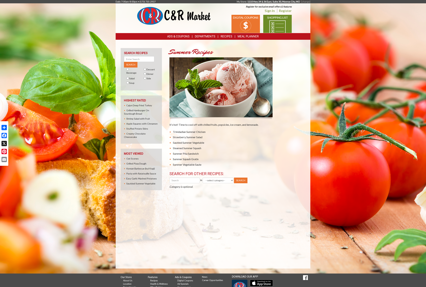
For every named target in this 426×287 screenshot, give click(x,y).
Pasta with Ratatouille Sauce (141, 173)
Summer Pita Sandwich (186, 153)
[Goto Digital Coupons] (245, 23)
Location (127, 284)
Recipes (226, 36)
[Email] (4, 159)
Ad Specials (183, 284)
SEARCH (240, 180)
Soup (131, 82)
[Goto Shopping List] (277, 23)
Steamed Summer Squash (187, 148)
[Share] (4, 127)
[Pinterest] (4, 151)
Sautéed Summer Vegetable (188, 142)
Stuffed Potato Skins (137, 128)
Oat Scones (132, 158)
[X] (4, 143)
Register (285, 11)
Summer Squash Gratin (186, 159)
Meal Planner (248, 36)
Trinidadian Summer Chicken (189, 131)
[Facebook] (4, 135)
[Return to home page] (174, 15)
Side (148, 78)
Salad (132, 78)
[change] (305, 1)
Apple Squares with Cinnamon (142, 123)
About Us (127, 280)
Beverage (131, 72)
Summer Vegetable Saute (187, 164)
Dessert (150, 69)
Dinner (149, 73)
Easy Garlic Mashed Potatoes (141, 178)
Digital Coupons (185, 280)
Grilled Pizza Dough (136, 163)
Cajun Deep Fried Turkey (139, 105)
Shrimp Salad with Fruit (138, 118)
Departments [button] (205, 36)
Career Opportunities (212, 280)
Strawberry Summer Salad (187, 137)
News (204, 277)
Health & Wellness (159, 284)
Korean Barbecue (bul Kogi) (140, 168)
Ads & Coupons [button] (178, 36)
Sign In (270, 11)
